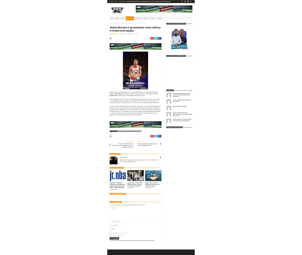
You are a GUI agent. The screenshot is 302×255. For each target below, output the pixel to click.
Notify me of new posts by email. (116, 235)
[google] (152, 38)
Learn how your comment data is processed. (143, 240)
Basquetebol (115, 23)
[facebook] (159, 38)
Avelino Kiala (114, 33)
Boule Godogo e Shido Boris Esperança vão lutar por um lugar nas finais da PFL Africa (148, 1)
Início (111, 23)
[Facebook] (182, 1)
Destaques (127, 131)
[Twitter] (185, 1)
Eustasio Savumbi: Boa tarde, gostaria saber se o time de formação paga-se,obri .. (182, 114)
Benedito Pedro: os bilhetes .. (180, 106)
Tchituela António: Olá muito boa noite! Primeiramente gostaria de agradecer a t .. (181, 95)
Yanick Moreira (136, 131)
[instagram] (188, 1)
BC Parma (120, 131)
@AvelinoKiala (132, 161)
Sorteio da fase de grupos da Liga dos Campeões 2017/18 (147, 143)
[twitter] (156, 38)
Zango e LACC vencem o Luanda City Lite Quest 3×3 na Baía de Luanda (152, 184)
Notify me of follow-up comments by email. (119, 233)
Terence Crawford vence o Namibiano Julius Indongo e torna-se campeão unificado (122, 144)
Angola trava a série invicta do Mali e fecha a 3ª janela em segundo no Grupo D (134, 184)
